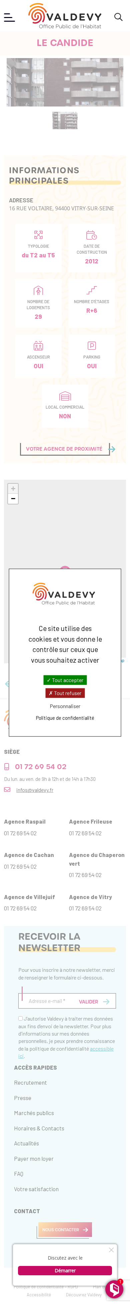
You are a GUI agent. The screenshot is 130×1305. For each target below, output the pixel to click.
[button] (13, 489)
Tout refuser (67, 693)
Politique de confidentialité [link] (65, 718)
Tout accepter (67, 680)
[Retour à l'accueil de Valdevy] (64, 15)
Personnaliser (65, 706)
